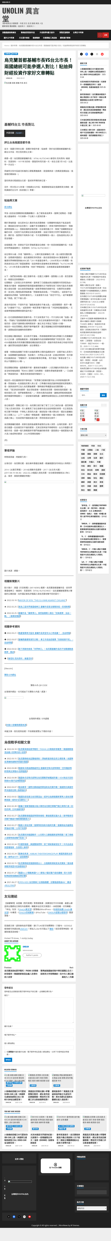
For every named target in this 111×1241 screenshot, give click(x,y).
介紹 (103, 449)
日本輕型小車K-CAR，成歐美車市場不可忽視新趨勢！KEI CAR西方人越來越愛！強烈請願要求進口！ (93, 132)
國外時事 (14, 54)
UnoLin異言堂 (25, 909)
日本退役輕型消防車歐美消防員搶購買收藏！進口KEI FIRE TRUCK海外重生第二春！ (93, 122)
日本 (83, 474)
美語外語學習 (70, 1126)
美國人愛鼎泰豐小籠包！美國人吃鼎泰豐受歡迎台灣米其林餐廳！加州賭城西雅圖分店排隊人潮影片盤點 (97, 415)
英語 (95, 486)
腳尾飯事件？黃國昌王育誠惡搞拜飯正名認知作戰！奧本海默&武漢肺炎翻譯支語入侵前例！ (62, 1095)
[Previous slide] (102, 405)
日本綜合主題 (18, 1083)
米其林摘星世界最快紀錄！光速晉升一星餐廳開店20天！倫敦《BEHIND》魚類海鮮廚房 (93, 84)
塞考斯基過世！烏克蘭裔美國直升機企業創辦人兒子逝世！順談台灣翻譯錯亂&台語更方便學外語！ (93, 97)
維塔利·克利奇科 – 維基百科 (20, 658)
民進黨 (102, 474)
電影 (89, 490)
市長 (83, 466)
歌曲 (89, 474)
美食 (101, 482)
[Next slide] (105, 405)
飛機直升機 (62, 1129)
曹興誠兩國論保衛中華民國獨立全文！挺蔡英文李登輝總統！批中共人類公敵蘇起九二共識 (56, 972)
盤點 (89, 478)
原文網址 (8, 207)
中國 (83, 449)
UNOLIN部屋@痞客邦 (57, 912)
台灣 (89, 458)
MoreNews (63, 1225)
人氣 (97, 449)
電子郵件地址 (10, 1035)
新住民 (90, 470)
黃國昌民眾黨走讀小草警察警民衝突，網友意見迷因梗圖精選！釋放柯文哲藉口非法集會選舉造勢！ (39, 1095)
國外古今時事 (9, 37)
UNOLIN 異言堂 (20, 14)
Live (105, 35)
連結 (51, 928)
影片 (95, 466)
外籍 (98, 462)
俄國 (83, 453)
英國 (89, 486)
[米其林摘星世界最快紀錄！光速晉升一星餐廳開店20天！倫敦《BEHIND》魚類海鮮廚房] (42, 1124)
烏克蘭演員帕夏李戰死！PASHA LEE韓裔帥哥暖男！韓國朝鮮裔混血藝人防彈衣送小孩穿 (21, 972)
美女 (95, 482)
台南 (83, 458)
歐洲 (95, 474)
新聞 (97, 470)
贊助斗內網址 (10, 674)
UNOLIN (9, 78)
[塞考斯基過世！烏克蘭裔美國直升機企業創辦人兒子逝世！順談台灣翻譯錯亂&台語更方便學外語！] (69, 1124)
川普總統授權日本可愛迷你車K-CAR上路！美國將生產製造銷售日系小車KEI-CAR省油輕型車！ (15, 1095)
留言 (6, 995)
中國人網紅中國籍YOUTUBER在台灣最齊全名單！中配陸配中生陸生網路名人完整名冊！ (93, 553)
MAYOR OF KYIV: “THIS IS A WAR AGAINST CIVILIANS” (42, 600)
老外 (83, 486)
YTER (93, 445)
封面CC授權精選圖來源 (16, 725)
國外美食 (35, 1129)
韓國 (95, 490)
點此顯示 (19, 133)
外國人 (91, 462)
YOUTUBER (85, 445)
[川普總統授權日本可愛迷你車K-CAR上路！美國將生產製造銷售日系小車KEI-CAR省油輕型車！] (15, 1081)
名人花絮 (61, 1126)
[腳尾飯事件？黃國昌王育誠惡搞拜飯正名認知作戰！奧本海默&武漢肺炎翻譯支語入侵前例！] (63, 1081)
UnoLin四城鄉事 (26, 912)
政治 (83, 470)
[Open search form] (95, 35)
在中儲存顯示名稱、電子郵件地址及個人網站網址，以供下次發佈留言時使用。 (38, 1053)
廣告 (89, 466)
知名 (95, 478)
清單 (83, 478)
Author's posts (32, 955)
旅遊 (103, 470)
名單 (95, 458)
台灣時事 (7, 54)
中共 (99, 445)
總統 (83, 482)
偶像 (89, 453)
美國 (89, 482)
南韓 (95, 453)
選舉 (101, 486)
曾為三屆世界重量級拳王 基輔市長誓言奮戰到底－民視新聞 (44, 606)
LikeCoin (24, 928)
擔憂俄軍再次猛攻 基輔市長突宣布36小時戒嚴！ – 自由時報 (44, 633)
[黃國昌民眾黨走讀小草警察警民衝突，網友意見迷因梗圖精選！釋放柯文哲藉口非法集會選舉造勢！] (39, 1081)
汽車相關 (9, 1085)
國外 (101, 458)
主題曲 (90, 449)
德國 (101, 466)
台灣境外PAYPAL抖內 (93, 208)
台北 (101, 453)
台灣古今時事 (78, 32)
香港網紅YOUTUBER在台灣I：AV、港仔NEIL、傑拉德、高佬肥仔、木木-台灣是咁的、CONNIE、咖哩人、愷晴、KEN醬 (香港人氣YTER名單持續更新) (93, 511)
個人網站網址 (9, 1043)
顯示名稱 (8, 1026)
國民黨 (83, 462)
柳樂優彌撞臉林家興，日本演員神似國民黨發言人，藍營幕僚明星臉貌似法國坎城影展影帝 (93, 527)
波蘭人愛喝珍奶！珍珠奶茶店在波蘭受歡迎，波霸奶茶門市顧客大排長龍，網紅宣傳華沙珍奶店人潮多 (82, 415)
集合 (83, 490)
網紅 (101, 478)
